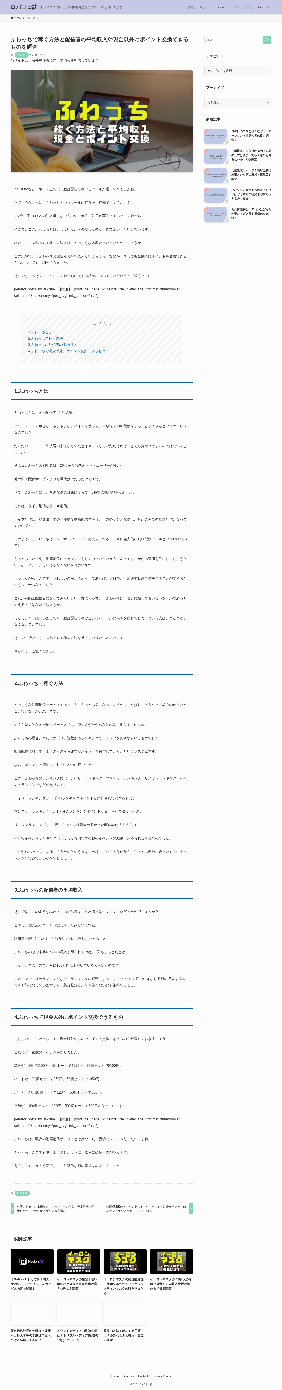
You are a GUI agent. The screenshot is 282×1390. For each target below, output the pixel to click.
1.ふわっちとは (40, 332)
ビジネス (21, 55)
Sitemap (128, 1376)
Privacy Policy (161, 1376)
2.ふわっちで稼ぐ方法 (45, 338)
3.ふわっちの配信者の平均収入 (52, 345)
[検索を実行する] (267, 40)
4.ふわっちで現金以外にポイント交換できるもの (66, 351)
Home (115, 1376)
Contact (143, 1376)
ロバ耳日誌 (24, 7)
